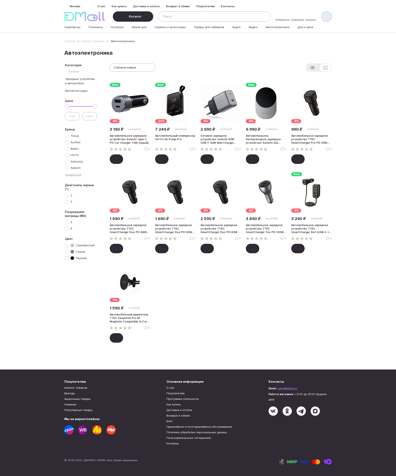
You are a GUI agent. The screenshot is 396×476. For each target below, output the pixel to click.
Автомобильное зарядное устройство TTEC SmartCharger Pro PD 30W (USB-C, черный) (309, 139)
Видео (253, 27)
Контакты (227, 6)
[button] (81, 174)
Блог (169, 421)
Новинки (70, 404)
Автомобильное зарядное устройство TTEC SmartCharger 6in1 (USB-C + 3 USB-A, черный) (311, 228)
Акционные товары (77, 399)
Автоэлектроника (277, 27)
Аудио (236, 27)
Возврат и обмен (178, 6)
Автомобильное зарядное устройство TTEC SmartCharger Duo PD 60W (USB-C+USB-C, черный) (173, 228)
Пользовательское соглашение (188, 438)
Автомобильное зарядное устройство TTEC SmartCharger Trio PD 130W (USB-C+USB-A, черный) (265, 228)
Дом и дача (305, 27)
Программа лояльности (182, 399)
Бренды (69, 393)
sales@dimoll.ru (287, 388)
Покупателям (205, 6)
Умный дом (139, 27)
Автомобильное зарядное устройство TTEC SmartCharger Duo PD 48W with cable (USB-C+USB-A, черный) (128, 228)
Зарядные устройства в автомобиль (80, 81)
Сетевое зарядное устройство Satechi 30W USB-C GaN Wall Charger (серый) (217, 139)
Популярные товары (78, 410)
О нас (101, 6)
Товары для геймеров (209, 27)
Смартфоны (72, 27)
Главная (69, 41)
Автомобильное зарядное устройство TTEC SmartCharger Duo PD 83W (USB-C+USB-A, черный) (218, 228)
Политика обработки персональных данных (196, 432)
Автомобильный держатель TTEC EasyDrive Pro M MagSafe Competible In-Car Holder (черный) (129, 318)
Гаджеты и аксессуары (170, 27)
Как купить (119, 6)
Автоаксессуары (76, 90)
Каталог (135, 16)
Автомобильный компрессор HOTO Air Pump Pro (175, 137)
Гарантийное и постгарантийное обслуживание (199, 427)
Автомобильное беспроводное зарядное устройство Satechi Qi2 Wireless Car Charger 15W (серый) (263, 139)
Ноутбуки (117, 27)
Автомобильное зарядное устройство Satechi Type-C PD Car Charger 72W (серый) (129, 139)
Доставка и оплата (146, 6)
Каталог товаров (93, 41)
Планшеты (95, 27)
